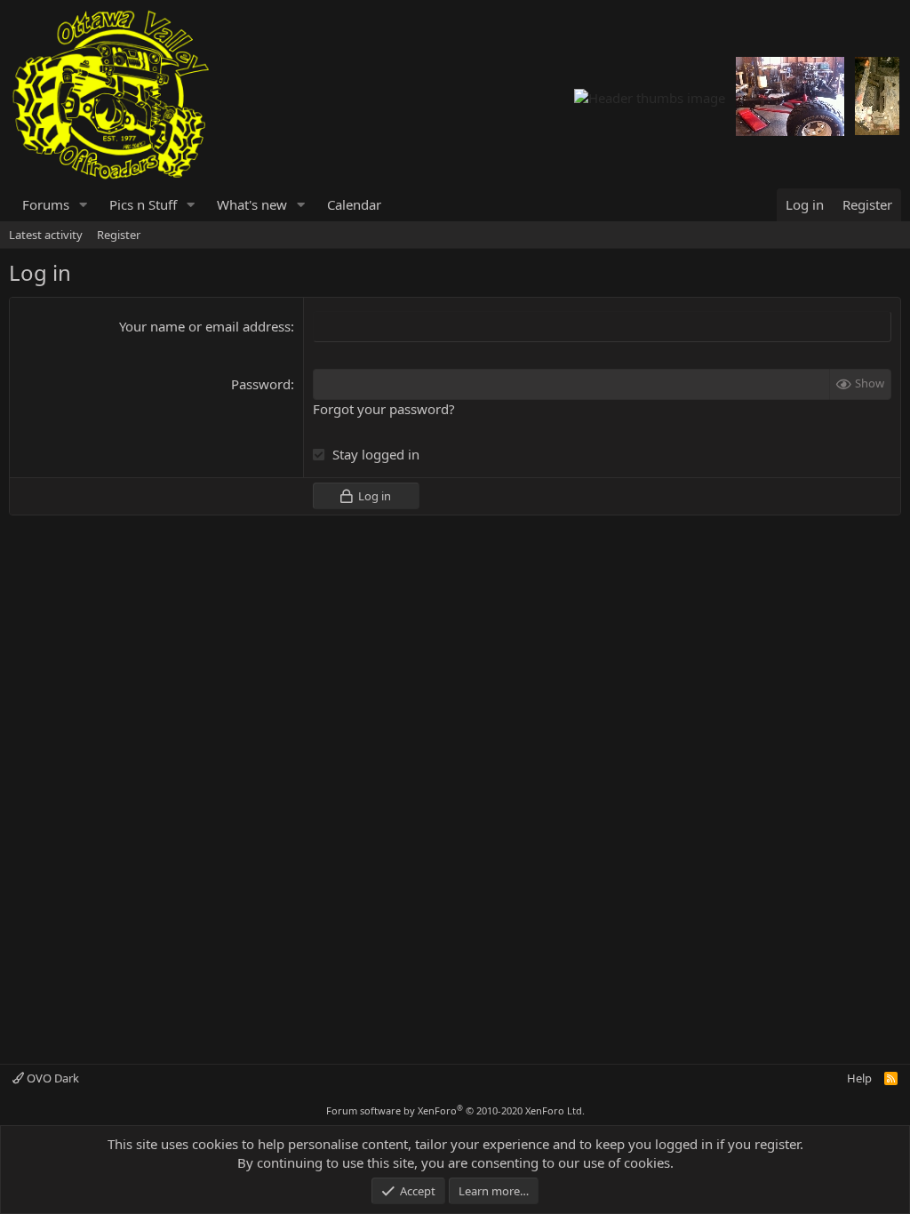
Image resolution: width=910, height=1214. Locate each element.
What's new (252, 204)
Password (261, 384)
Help (859, 1078)
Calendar (354, 204)
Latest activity (46, 235)
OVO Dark (51, 1078)
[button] (83, 204)
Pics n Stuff (143, 204)
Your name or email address (205, 326)
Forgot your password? (384, 409)
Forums (45, 204)
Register (118, 235)
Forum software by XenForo (455, 1110)
